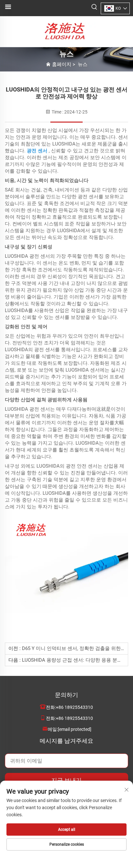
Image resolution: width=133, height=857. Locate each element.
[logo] (66, 31)
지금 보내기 (66, 780)
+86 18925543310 (74, 707)
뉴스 (82, 64)
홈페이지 (61, 64)
